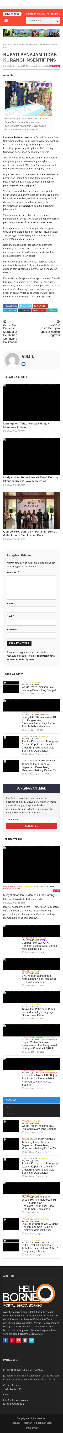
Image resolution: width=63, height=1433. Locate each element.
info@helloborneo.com (15, 1400)
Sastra (43, 940)
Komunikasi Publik (45, 66)
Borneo (26, 682)
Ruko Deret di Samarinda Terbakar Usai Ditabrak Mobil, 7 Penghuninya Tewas (40, 1248)
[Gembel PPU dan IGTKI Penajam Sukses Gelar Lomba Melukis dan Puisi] (31, 510)
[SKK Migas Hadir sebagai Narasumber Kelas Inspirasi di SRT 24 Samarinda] (31, 964)
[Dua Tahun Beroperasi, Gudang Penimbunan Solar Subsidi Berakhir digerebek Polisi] (11, 1224)
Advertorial (15, 44)
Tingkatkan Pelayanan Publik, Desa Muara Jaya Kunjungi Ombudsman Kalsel (39, 1012)
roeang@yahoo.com (14, 1403)
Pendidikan (45, 715)
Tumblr (25, 310)
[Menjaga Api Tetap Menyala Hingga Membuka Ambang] (31, 402)
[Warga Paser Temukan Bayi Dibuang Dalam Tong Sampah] (11, 687)
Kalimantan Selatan (31, 1006)
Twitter (27, 306)
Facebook (11, 306)
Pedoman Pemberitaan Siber (37, 1422)
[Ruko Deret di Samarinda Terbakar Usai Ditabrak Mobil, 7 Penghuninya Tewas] (11, 1245)
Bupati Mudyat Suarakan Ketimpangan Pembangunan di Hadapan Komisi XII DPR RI (40, 1045)
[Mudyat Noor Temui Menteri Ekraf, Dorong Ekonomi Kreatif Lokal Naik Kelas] (31, 456)
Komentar (13, 572)
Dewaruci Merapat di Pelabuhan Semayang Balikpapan (10, 334)
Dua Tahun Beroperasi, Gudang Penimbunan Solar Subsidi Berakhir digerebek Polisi (40, 1227)
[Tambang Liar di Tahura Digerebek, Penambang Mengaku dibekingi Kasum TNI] (11, 766)
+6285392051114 (12, 1388)
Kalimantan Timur (30, 684)
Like (57, 66)
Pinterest (40, 310)
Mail (53, 310)
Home (6, 44)
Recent (10, 1107)
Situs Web (12, 629)
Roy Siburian (30, 754)
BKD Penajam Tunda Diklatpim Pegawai (49, 330)
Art (23, 938)
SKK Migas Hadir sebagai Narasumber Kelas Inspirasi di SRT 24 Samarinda (39, 978)
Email (10, 616)
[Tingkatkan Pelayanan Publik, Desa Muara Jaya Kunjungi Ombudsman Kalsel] (31, 997)
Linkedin (11, 310)
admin (9, 66)
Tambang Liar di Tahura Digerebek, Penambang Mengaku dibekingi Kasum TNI (39, 767)
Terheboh (45, 1242)
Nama (11, 603)
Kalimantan (35, 682)
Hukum (33, 737)
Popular (11, 1100)
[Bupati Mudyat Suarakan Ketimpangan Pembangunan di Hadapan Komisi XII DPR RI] (31, 1030)
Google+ (42, 306)
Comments (12, 1113)
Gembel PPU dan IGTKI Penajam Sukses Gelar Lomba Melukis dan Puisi (39, 945)
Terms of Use (31, 1427)
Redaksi (15, 1422)
